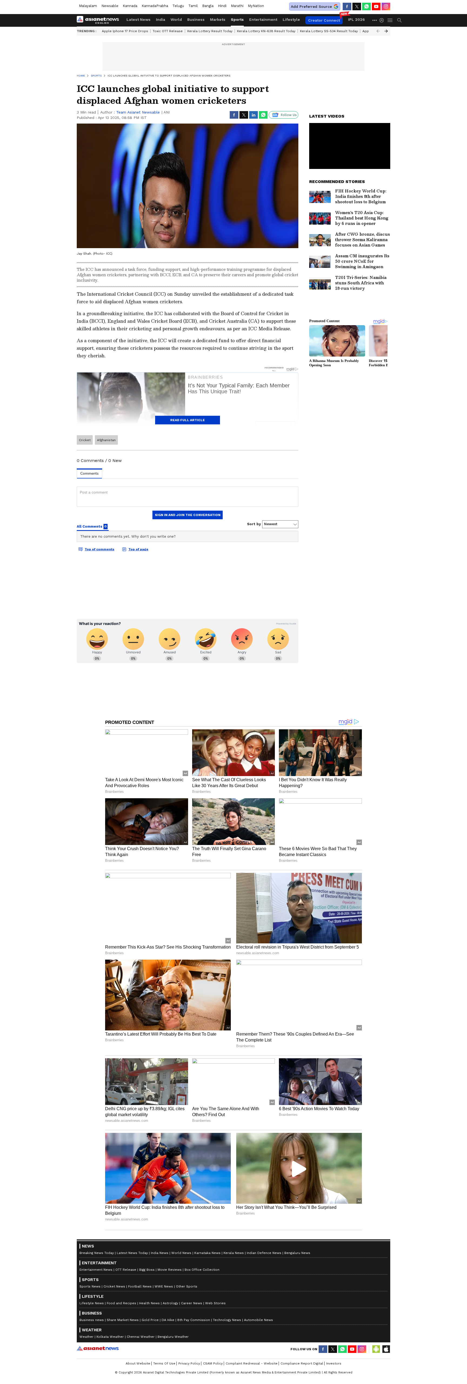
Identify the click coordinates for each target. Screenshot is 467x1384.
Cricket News (114, 1286)
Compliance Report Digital (302, 1363)
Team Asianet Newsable (138, 112)
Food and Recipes (121, 1303)
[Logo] (100, 20)
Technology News (227, 1320)
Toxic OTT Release (168, 31)
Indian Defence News (264, 1253)
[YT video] (376, 6)
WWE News (164, 1286)
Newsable (109, 6)
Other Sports (186, 1286)
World (176, 19)
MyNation (256, 6)
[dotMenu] (374, 20)
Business (196, 19)
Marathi (237, 6)
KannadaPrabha (155, 6)
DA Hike (168, 1320)
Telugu (178, 6)
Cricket (85, 440)
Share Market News (123, 1320)
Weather (86, 1337)
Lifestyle (291, 19)
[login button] (382, 20)
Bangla (208, 6)
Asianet (98, 1348)
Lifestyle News (91, 1303)
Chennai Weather (141, 1337)
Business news (91, 1320)
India (160, 19)
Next (386, 31)
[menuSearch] (399, 20)
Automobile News (258, 1320)
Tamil (193, 6)
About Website (138, 1363)
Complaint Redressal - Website (252, 1363)
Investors (333, 1363)
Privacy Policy (189, 1363)
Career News (191, 1303)
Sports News (90, 1286)
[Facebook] (347, 6)
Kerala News (234, 1253)
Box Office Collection (202, 1270)
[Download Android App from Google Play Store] (376, 1349)
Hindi (222, 6)
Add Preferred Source (311, 6)
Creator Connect (324, 20)
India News (159, 1253)
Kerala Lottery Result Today (209, 31)
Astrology (170, 1303)
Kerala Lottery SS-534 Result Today (329, 31)
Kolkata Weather (110, 1337)
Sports (237, 19)
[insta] (386, 6)
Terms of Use (164, 1363)
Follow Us (289, 115)
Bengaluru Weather (173, 1337)
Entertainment (263, 19)
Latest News (138, 19)
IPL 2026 (356, 19)
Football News (140, 1286)
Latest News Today (132, 1253)
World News (181, 1253)
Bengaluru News (297, 1253)
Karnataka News (207, 1253)
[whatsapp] (366, 6)
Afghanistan (106, 440)
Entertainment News (95, 1270)
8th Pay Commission (193, 1320)
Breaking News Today (96, 1253)
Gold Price (150, 1320)
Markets (217, 19)
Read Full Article (187, 420)
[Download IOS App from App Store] (386, 1349)
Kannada (130, 6)
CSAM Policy (213, 1363)
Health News (149, 1303)
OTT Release (125, 1270)
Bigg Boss (147, 1270)
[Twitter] (356, 6)
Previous (378, 31)
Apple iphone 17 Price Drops (125, 31)
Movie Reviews (170, 1270)
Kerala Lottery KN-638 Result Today (266, 31)
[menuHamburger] (390, 20)
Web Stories (215, 1303)
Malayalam (88, 6)
